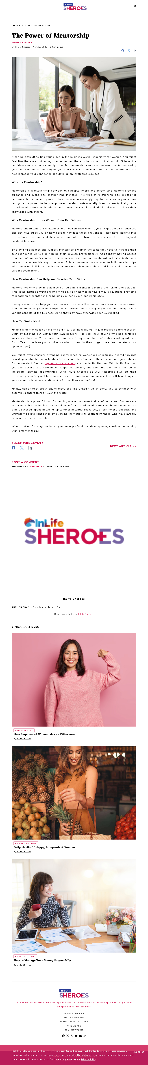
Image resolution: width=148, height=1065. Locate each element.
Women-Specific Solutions (74, 1021)
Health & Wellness (74, 1017)
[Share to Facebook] (123, 51)
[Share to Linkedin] (135, 51)
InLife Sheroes (22, 47)
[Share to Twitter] (130, 51)
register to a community (60, 363)
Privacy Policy (88, 1059)
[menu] (14, 6)
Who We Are (74, 1026)
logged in (36, 466)
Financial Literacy (74, 1013)
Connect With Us (74, 1030)
